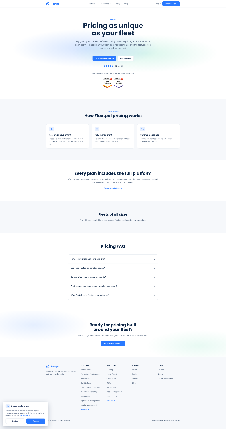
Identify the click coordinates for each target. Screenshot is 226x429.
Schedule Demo (171, 4)
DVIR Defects (86, 383)
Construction (111, 378)
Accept (36, 421)
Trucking (110, 370)
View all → (85, 409)
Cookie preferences (165, 378)
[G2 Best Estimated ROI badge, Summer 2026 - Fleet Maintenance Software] (118, 83)
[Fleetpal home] (53, 3)
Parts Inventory (87, 378)
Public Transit (112, 374)
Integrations (85, 396)
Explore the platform (112, 188)
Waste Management (114, 392)
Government (111, 387)
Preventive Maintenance (90, 374)
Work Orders (86, 370)
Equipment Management (90, 401)
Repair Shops (112, 396)
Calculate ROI (125, 58)
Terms (160, 374)
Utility (109, 383)
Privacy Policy (25, 415)
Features (92, 4)
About (134, 370)
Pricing (117, 4)
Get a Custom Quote (103, 58)
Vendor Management (89, 405)
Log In (158, 4)
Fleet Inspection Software (90, 387)
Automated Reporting (89, 392)
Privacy (161, 370)
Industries (105, 4)
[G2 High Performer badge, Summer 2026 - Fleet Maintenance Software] (107, 83)
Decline (15, 421)
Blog (126, 4)
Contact (135, 378)
